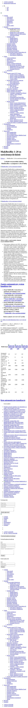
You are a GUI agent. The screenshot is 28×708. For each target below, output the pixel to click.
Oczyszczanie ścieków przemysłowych (16, 52)
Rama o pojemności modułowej (11, 492)
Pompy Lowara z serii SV (16, 107)
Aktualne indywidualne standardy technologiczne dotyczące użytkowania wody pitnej (15, 439)
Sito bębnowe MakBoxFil (16, 55)
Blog (8, 24)
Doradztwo (9, 70)
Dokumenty (10, 21)
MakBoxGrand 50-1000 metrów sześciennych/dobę (18, 34)
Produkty (6, 27)
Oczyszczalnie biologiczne (13, 28)
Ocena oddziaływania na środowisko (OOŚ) (15, 430)
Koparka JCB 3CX (14, 69)
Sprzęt (5, 72)
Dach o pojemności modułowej (11, 485)
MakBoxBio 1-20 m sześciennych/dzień (15, 584)
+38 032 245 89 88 (10, 533)
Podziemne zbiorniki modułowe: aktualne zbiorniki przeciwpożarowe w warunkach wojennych (14, 418)
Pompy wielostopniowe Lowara (18, 104)
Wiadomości (10, 22)
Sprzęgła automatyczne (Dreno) (18, 98)
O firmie (6, 15)
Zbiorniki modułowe (12, 48)
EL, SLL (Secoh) (14, 87)
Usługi (5, 56)
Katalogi (9, 128)
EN (8, 10)
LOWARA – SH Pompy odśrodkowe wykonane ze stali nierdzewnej (17, 117)
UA (8, 7)
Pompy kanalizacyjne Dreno (14, 91)
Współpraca (10, 129)
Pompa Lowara (10, 101)
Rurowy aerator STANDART (17, 76)
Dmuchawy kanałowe (12, 88)
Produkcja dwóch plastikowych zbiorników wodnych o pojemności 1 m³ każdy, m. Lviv (14, 410)
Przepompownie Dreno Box (17, 97)
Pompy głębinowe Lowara (16, 119)
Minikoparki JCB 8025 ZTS (17, 67)
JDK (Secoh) (13, 86)
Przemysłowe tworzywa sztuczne (15, 80)
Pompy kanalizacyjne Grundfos (14, 90)
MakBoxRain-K (14, 41)
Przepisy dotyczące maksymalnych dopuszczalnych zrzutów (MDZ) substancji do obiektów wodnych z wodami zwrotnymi (15, 443)
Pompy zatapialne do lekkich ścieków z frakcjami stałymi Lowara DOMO (17, 110)
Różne (8, 145)
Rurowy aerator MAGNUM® (17, 77)
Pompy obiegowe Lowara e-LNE (18, 105)
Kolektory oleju (11, 36)
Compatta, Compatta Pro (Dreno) (18, 93)
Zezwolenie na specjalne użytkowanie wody (15, 446)
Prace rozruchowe (11, 60)
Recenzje (6, 146)
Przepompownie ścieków (13, 51)
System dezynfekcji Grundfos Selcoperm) (17, 122)
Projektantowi (7, 124)
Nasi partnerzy (10, 20)
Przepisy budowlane (12, 126)
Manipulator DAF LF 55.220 (17, 66)
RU (8, 8)
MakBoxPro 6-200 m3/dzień (17, 32)
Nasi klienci (10, 18)
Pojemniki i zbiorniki (12, 49)
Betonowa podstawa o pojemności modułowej (15, 484)
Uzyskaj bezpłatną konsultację (8, 536)
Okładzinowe (10, 62)
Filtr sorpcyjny (13, 42)
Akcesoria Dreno (14, 100)
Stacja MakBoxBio (11, 132)
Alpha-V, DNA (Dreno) (16, 94)
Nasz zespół (10, 17)
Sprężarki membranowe (13, 84)
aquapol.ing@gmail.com (10, 3)
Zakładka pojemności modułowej (12, 487)
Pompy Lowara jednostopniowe (18, 103)
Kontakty (6, 148)
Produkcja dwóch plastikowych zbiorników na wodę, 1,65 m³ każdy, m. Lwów (15, 407)
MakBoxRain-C (14, 38)
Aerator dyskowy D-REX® (17, 74)
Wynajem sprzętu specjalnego (14, 65)
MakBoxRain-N (14, 39)
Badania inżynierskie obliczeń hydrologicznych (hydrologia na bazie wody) (15, 435)
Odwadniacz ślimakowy (16, 53)
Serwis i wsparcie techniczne (14, 63)
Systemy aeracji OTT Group (14, 73)
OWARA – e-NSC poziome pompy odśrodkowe (17, 113)
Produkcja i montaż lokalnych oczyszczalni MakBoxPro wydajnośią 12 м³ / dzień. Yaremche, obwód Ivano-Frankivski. (14, 414)
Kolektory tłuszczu (11, 45)
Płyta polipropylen (14, 81)
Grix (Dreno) (13, 96)
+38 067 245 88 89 (8, 2)
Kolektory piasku (11, 43)
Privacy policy (10, 25)
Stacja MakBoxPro (11, 134)
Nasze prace (7, 131)
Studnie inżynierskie (12, 46)
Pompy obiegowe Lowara (16, 121)
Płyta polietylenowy (15, 83)
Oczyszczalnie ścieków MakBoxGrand (16, 135)
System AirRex (13, 79)
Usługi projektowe (11, 58)
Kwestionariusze (11, 125)
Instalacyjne (10, 59)
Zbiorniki (9, 142)
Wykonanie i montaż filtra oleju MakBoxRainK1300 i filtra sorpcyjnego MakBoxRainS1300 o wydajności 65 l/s (13, 422)
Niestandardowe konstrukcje (14, 143)
